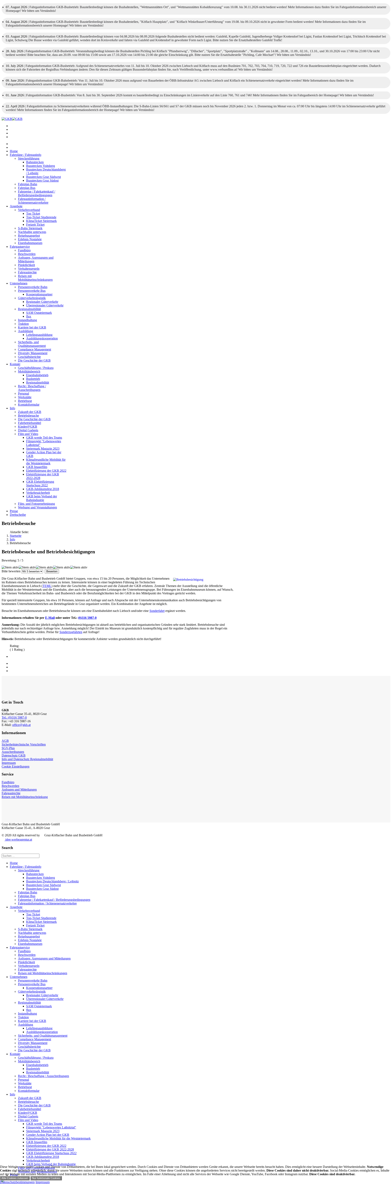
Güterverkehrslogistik (32, 298)
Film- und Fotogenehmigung (36, 503)
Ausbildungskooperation (42, 338)
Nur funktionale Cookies (46, 1178)
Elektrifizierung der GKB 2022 (46, 470)
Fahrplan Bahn (27, 184)
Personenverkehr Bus (32, 290)
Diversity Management (32, 353)
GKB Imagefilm (36, 467)
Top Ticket (33, 213)
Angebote (16, 206)
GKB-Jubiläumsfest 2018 (42, 489)
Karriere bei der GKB (32, 327)
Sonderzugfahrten (70, 632)
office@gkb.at (21, 725)
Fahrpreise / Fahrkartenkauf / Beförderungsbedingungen (36, 193)
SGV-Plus (8, 748)
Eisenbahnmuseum (30, 243)
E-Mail (50, 617)
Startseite (15, 535)
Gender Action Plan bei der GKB (47, 1134)
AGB (5, 740)
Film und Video (28, 434)
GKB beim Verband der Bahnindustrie (41, 498)
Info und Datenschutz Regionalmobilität (27, 759)
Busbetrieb (33, 379)
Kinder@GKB (27, 426)
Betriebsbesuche (28, 415)
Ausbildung (25, 331)
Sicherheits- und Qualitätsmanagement (32, 343)
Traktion (23, 323)
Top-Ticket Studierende (41, 217)
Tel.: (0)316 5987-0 (14, 717)
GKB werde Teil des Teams (44, 437)
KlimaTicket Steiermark (41, 221)
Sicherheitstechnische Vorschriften (24, 744)
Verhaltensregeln (28, 268)
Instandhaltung (27, 320)
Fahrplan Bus (26, 188)
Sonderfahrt (157, 611)
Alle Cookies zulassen (15, 1178)
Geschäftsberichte (29, 356)
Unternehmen (18, 283)
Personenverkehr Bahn (32, 287)
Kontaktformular (28, 404)
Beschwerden (27, 254)
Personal (23, 393)
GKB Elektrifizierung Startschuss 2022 (40, 483)
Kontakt (15, 364)
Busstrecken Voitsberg (40, 166)
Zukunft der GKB (29, 412)
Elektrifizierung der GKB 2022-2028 (50, 1149)
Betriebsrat (25, 401)
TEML (46, 586)
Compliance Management (34, 349)
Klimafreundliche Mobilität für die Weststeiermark (46, 461)
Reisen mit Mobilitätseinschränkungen (35, 277)
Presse (14, 511)
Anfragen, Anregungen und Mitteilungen (44, 958)
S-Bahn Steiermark (30, 228)
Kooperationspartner (39, 294)
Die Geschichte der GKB (34, 360)
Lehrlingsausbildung (39, 334)
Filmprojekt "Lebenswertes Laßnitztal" (51, 1127)
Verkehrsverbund (29, 210)
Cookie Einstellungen (15, 766)
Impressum (9, 763)
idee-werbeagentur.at (18, 839)
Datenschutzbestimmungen (17, 1182)
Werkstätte (24, 397)
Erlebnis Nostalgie (30, 239)
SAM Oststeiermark (39, 312)
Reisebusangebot (29, 235)
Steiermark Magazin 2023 (42, 448)
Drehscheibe (18, 514)
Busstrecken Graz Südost (42, 180)
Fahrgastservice (20, 246)
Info (12, 408)
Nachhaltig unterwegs (32, 232)
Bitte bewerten (11, 571)
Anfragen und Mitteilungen (19, 789)
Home (14, 151)
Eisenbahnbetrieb (37, 375)
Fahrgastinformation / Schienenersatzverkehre (33, 200)
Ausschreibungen (13, 751)
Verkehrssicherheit (38, 492)
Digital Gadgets (28, 430)
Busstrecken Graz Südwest (43, 177)
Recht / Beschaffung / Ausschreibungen (32, 388)
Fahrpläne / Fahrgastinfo (25, 154)
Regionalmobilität (29, 309)
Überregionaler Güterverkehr (44, 305)
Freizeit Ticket (35, 224)
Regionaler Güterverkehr (42, 301)
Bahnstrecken (35, 162)
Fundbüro (24, 250)
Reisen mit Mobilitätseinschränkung (25, 797)
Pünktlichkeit (26, 265)
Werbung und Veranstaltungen (37, 507)
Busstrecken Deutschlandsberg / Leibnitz (52, 881)
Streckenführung (28, 158)
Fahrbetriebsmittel (29, 423)
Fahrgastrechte (27, 272)
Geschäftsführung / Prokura (35, 368)
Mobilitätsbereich (29, 371)
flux (28, 316)
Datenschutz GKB (14, 755)
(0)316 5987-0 (87, 617)
